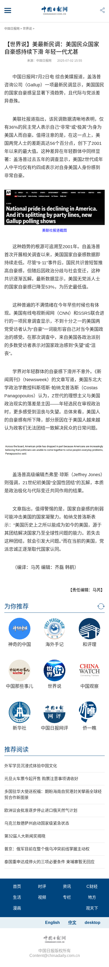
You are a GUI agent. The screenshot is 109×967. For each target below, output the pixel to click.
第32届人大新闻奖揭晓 (24, 836)
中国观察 (89, 686)
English (52, 922)
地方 (92, 897)
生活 (17, 897)
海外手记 (54, 644)
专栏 (67, 897)
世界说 (27, 28)
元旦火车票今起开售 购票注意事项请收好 (41, 779)
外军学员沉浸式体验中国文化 (30, 766)
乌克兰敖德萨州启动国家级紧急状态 (36, 823)
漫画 (17, 908)
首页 (17, 886)
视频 (42, 897)
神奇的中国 (19, 644)
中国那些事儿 (19, 686)
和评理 (89, 644)
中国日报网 (12, 28)
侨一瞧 (89, 728)
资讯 (67, 886)
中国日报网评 (54, 728)
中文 (72, 922)
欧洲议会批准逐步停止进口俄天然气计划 (40, 810)
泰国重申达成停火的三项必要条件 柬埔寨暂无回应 (49, 862)
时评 (42, 886)
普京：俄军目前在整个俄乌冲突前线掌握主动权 (46, 849)
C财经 (92, 886)
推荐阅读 (16, 749)
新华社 (19, 728)
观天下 (92, 908)
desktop (92, 922)
